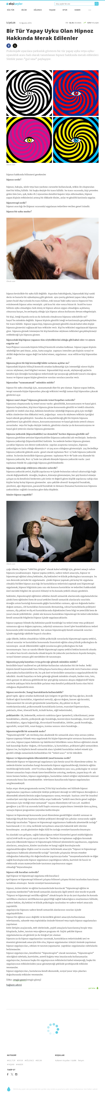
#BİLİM (39, 1060)
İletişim (81, 1060)
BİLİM (24, 10)
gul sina (92, 988)
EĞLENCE (38, 10)
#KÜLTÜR (11, 1060)
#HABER (19, 1064)
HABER (77, 10)
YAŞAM (52, 10)
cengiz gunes (19, 980)
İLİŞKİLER (11, 22)
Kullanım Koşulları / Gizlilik (65, 1060)
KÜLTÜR (10, 10)
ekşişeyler (17, 4)
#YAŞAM (10, 1064)
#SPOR (20, 1060)
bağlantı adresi (14, 985)
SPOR (64, 10)
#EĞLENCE (29, 1060)
